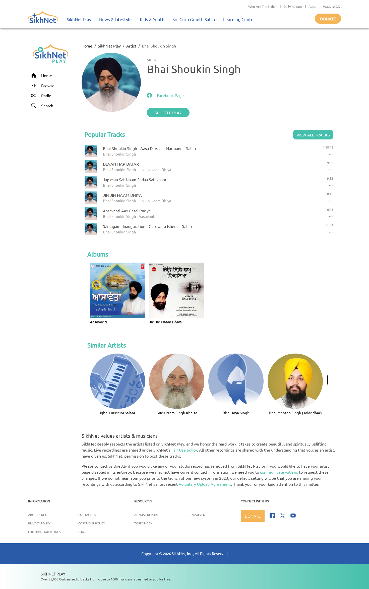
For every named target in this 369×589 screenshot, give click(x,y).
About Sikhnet (39, 515)
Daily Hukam (292, 6)
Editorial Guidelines (44, 532)
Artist (131, 45)
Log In (83, 532)
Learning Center (239, 19)
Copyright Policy (91, 523)
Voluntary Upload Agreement (205, 483)
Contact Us (87, 515)
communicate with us (279, 471)
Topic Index (143, 523)
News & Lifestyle (115, 19)
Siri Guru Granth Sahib (193, 19)
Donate (328, 18)
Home (87, 45)
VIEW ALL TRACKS (313, 134)
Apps (312, 6)
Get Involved (194, 515)
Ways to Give (332, 6)
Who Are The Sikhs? (262, 6)
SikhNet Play (79, 19)
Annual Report (146, 515)
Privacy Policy (39, 523)
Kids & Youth (152, 19)
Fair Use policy (184, 449)
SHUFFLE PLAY (168, 112)
